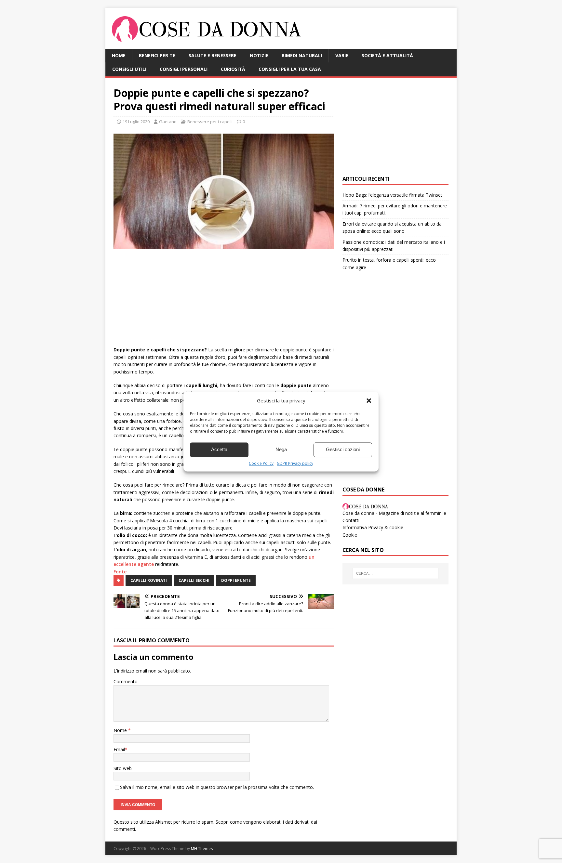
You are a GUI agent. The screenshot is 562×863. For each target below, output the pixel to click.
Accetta (219, 449)
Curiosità (233, 69)
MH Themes (202, 848)
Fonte (120, 572)
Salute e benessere (212, 55)
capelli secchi (194, 580)
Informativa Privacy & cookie (372, 527)
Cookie (349, 535)
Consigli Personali (183, 69)
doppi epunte (236, 580)
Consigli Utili (129, 69)
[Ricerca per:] (395, 573)
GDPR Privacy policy (295, 463)
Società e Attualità (387, 55)
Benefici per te (157, 55)
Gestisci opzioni (343, 449)
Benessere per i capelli (210, 121)
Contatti (350, 520)
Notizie (259, 55)
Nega (281, 449)
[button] (369, 400)
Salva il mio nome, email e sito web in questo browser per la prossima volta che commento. (217, 787)
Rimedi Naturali (302, 55)
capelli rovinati (148, 580)
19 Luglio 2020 (136, 121)
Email (119, 749)
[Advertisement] (224, 300)
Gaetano (168, 121)
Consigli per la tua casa (290, 69)
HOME (119, 55)
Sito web (123, 768)
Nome (121, 730)
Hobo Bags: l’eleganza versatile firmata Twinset (392, 195)
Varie (341, 55)
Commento (126, 681)
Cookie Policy (261, 463)
